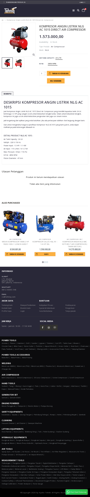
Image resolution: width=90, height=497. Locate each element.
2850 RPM (52, 64)
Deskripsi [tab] (7, 93)
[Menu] (74, 10)
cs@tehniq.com (8, 297)
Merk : (42, 50)
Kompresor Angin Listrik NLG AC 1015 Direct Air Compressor (62, 27)
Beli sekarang (55, 81)
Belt (81, 239)
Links (82, 2)
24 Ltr (58, 58)
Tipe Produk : (44, 46)
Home (3, 20)
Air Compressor (15, 239)
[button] (43, 262)
